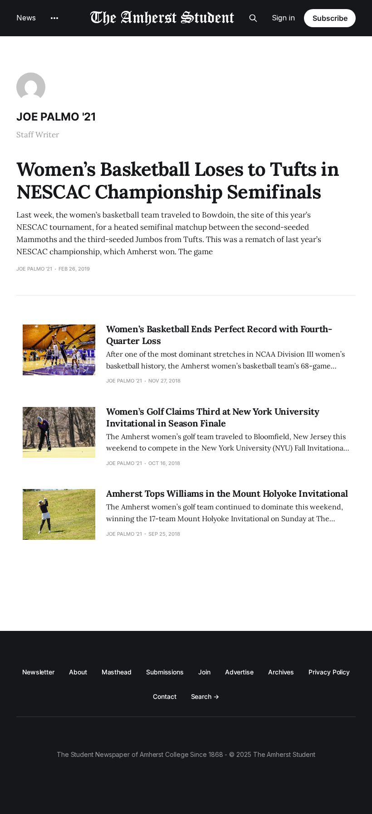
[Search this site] (253, 18)
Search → (205, 696)
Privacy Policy (329, 672)
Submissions (165, 672)
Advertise (239, 672)
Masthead (117, 672)
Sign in (283, 17)
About (78, 672)
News (26, 17)
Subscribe (330, 18)
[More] (54, 18)
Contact (164, 696)
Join (204, 672)
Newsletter (38, 672)
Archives (281, 672)
